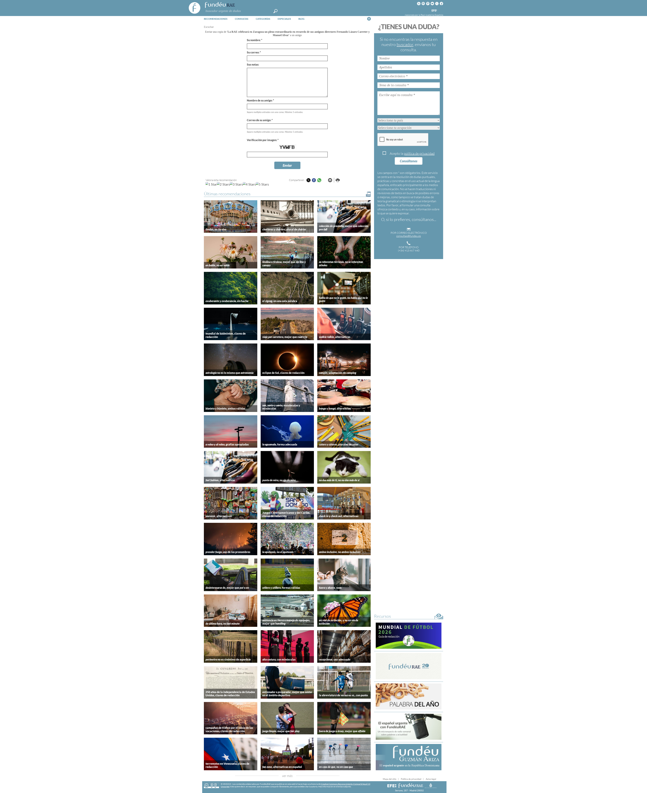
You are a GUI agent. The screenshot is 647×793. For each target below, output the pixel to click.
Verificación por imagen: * (263, 140)
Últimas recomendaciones (227, 193)
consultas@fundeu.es (408, 236)
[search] (275, 11)
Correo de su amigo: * (260, 120)
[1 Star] (211, 184)
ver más (287, 776)
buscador (405, 44)
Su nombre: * (254, 40)
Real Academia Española (432, 14)
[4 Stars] (249, 184)
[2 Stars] (223, 184)
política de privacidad (419, 153)
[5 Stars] (262, 184)
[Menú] (369, 19)
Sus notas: (253, 64)
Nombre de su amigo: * (260, 100)
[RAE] (441, 9)
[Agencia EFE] (434, 10)
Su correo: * (254, 52)
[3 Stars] (236, 184)
